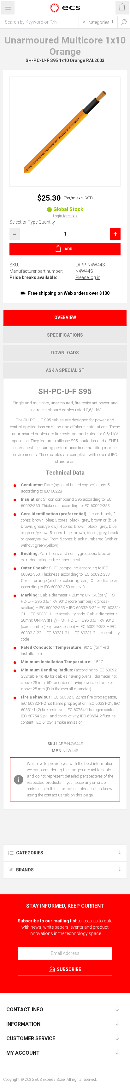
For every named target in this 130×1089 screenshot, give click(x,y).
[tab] (65, 318)
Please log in (87, 277)
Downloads (65, 352)
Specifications (65, 335)
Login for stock (65, 216)
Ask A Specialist (65, 370)
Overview (65, 317)
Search (123, 22)
